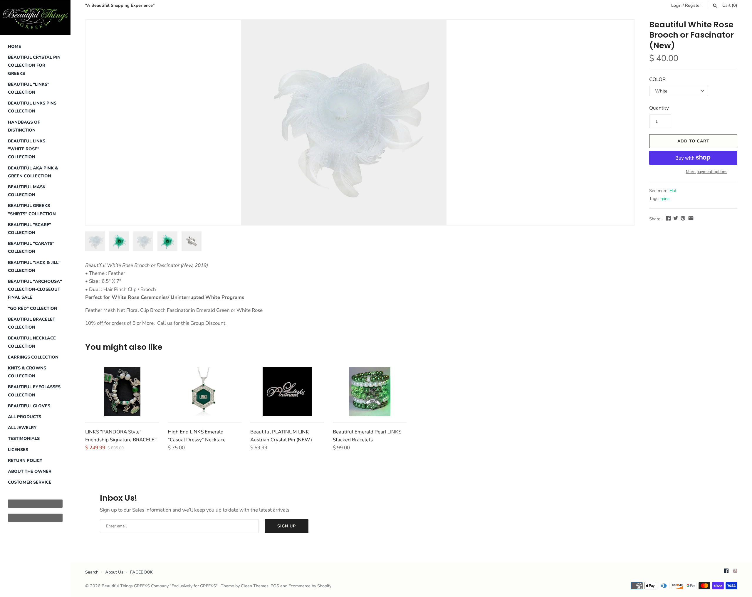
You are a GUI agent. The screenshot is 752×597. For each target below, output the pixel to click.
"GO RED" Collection (32, 308)
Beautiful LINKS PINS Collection (32, 107)
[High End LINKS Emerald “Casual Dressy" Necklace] (204, 391)
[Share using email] (691, 218)
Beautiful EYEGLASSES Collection (34, 391)
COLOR (657, 79)
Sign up (286, 526)
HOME (14, 46)
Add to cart (693, 141)
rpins (664, 198)
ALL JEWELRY (22, 427)
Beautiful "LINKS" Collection (28, 88)
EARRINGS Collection (33, 357)
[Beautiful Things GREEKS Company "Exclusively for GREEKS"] (35, 17)
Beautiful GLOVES (29, 406)
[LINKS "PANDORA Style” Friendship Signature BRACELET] (122, 391)
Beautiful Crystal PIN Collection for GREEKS (34, 65)
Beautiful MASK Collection (27, 191)
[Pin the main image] (683, 218)
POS (275, 586)
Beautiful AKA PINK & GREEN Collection (33, 172)
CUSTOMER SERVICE (29, 482)
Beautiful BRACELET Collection (31, 323)
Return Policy (25, 460)
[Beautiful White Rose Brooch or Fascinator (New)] (343, 122)
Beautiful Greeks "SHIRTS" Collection (32, 209)
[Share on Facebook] (668, 218)
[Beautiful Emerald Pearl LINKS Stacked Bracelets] (370, 391)
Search (91, 572)
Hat (673, 191)
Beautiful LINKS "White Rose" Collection (26, 149)
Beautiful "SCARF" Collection (29, 229)
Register (693, 5)
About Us (114, 572)
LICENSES (18, 450)
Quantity (659, 108)
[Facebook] (726, 572)
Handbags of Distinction (24, 126)
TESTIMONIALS (24, 438)
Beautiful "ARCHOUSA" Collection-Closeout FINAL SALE (35, 289)
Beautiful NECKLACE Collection (32, 342)
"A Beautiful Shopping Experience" (120, 5)
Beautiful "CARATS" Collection (31, 247)
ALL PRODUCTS (24, 417)
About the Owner (29, 471)
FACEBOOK (141, 572)
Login (676, 5)
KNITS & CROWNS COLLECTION (27, 372)
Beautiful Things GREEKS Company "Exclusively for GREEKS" (160, 586)
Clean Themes (254, 586)
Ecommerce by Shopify (309, 586)
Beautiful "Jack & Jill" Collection (34, 266)
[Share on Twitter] (675, 218)
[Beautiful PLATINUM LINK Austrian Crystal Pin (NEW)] (287, 391)
